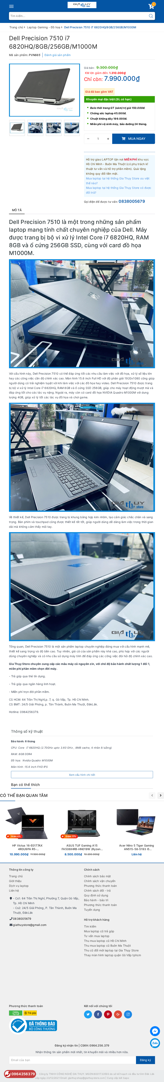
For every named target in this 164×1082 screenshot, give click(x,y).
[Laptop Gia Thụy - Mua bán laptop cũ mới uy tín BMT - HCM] (82, 4)
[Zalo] (155, 1043)
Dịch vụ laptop (19, 885)
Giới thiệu (15, 881)
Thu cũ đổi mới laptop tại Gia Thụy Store (111, 950)
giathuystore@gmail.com (30, 924)
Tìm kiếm (90, 926)
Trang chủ (16, 876)
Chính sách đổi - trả (97, 890)
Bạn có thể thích (25, 785)
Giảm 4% (16, 836)
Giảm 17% (71, 836)
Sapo (126, 1077)
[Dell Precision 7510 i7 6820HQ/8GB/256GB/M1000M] (44, 90)
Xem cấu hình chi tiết (82, 774)
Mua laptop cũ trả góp (99, 931)
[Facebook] (155, 1031)
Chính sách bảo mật (97, 876)
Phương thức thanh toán (100, 885)
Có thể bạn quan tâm (24, 795)
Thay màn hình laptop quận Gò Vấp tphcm (112, 955)
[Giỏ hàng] (151, 7)
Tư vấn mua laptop (96, 936)
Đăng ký (145, 1060)
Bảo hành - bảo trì (96, 900)
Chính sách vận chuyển (99, 881)
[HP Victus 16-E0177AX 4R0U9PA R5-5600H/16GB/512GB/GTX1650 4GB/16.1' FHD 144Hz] (27, 832)
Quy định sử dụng (96, 895)
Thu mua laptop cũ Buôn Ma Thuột (107, 945)
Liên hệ (14, 890)
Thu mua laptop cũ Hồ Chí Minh (105, 940)
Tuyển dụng (92, 909)
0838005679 (132, 201)
